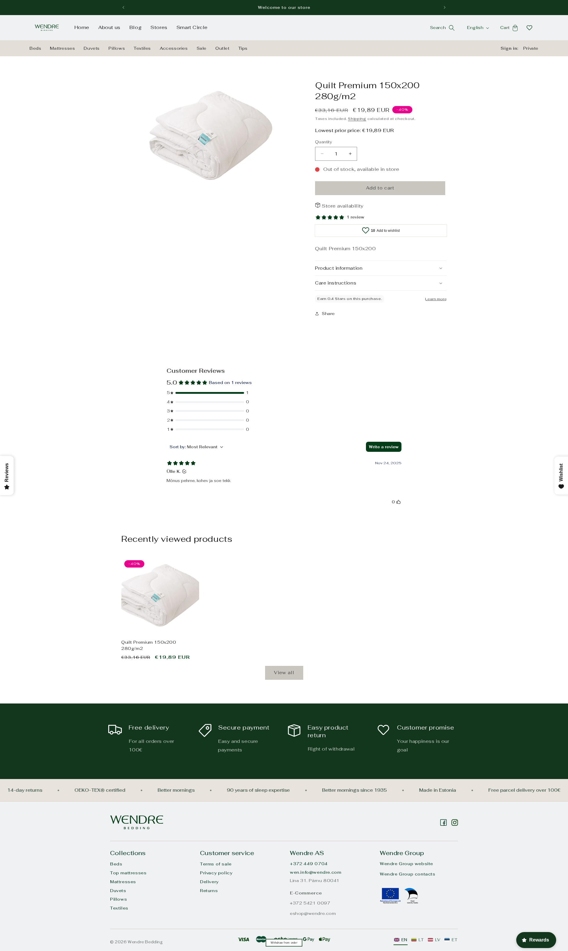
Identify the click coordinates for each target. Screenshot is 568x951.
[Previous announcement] (123, 7)
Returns (209, 890)
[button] (452, 28)
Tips (243, 48)
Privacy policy (216, 873)
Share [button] (328, 313)
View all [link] (284, 672)
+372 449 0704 (309, 863)
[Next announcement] (444, 7)
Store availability (343, 206)
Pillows (117, 48)
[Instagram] (443, 822)
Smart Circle (192, 27)
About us (109, 27)
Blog (135, 27)
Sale (201, 48)
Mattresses (62, 48)
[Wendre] (136, 822)
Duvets (92, 48)
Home (81, 27)
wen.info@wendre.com (315, 872)
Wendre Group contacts (407, 874)
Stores (158, 27)
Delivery (209, 881)
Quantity (323, 141)
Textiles (142, 48)
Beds (35, 48)
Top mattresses (128, 873)
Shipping (357, 118)
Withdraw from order (284, 942)
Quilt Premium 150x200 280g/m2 (148, 645)
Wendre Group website (406, 863)
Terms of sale (216, 864)
